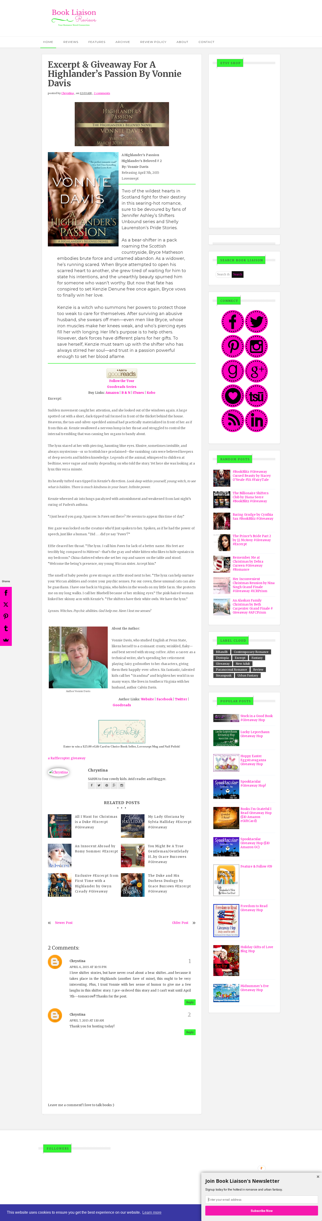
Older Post (180, 923)
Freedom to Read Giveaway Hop (254, 908)
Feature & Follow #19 (256, 866)
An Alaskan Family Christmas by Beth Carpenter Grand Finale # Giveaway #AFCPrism (253, 606)
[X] (6, 604)
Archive (123, 42)
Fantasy (257, 658)
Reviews (70, 42)
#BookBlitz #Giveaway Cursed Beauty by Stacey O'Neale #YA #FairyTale (252, 476)
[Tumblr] (6, 628)
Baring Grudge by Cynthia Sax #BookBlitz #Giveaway (253, 517)
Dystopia (222, 658)
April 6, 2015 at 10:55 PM (88, 967)
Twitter (181, 699)
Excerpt (240, 658)
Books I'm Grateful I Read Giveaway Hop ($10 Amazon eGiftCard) (256, 815)
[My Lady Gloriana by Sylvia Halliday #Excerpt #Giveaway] (132, 826)
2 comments (102, 93)
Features (96, 42)
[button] (261, 1181)
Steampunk (223, 675)
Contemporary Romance (251, 652)
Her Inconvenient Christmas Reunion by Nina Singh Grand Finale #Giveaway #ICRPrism (254, 585)
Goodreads (122, 705)
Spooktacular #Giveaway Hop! (253, 784)
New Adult (243, 663)
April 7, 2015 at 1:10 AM (87, 1020)
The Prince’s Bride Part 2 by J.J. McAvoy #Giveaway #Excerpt (252, 540)
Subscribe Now (262, 1210)
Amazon (112, 393)
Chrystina (67, 93)
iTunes (138, 393)
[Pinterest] (6, 616)
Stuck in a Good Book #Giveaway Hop (256, 718)
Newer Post (64, 923)
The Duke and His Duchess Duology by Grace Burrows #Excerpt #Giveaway (169, 883)
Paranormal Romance (231, 669)
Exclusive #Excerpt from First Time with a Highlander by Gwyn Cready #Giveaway (97, 883)
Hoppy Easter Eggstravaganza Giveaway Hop (253, 760)
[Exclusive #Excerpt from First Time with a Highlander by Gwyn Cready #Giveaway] (59, 885)
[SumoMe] (6, 640)
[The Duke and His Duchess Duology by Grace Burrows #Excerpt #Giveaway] (132, 885)
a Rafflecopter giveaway (67, 758)
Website (148, 699)
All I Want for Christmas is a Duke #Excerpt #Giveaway (96, 822)
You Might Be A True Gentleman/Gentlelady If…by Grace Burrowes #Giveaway (168, 854)
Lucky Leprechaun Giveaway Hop (254, 734)
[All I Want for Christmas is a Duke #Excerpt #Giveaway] (59, 826)
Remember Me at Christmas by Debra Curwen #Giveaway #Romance (248, 564)
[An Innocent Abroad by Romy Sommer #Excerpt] (59, 855)
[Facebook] (6, 593)
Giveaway (223, 663)
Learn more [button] (151, 1212)
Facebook (164, 699)
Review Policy (153, 42)
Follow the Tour (121, 381)
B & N (126, 393)
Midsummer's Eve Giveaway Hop (254, 988)
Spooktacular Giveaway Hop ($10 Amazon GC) (255, 843)
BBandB (222, 652)
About (182, 42)
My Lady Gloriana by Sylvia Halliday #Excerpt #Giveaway (170, 822)
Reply (190, 1002)
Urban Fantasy (248, 675)
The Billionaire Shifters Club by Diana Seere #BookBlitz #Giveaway (250, 497)
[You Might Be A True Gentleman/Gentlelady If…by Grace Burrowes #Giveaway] (132, 855)
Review (258, 669)
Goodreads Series (121, 387)
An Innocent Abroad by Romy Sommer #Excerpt (96, 848)
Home (48, 42)
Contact (206, 42)
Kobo (151, 393)
